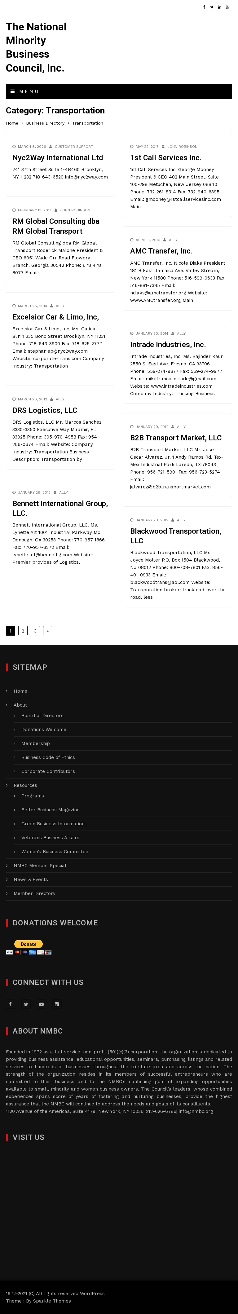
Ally (173, 240)
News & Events (31, 879)
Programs (32, 796)
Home (20, 691)
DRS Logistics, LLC (44, 410)
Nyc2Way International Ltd (57, 157)
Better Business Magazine (50, 810)
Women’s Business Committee (54, 851)
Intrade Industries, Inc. (168, 344)
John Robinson (182, 146)
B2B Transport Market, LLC (176, 438)
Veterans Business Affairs (50, 837)
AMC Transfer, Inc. (161, 251)
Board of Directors (42, 715)
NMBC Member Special (40, 865)
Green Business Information (53, 824)
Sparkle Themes (52, 1301)
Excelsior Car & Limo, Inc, (55, 317)
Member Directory (34, 893)
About (20, 705)
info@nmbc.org (196, 1111)
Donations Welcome (43, 729)
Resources (25, 785)
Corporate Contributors (48, 771)
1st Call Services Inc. (166, 157)
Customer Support (74, 146)
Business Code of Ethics (48, 757)
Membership (35, 743)
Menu (28, 91)
